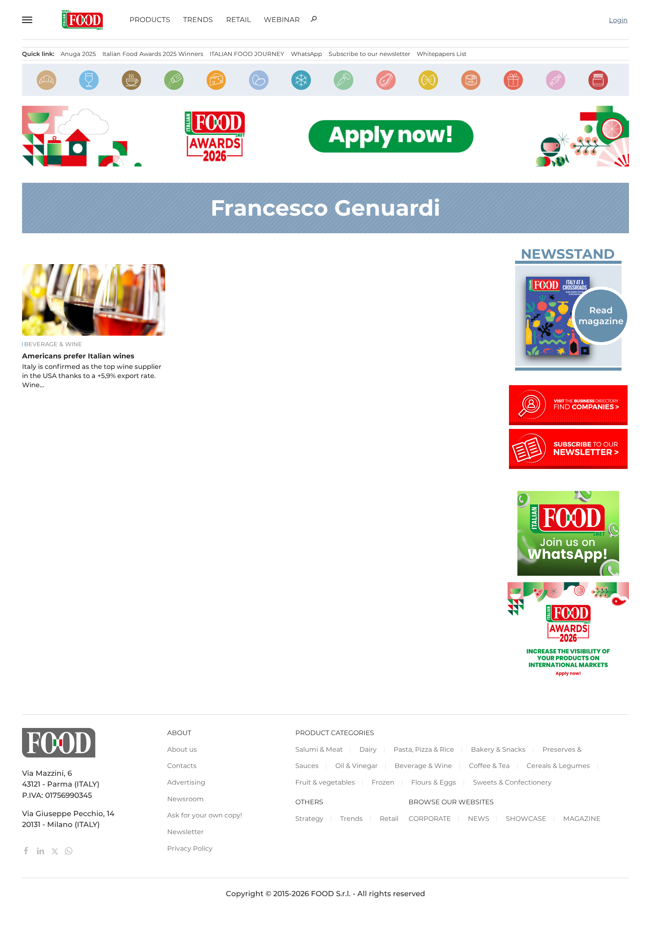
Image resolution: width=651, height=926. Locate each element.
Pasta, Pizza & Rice (424, 749)
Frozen (383, 782)
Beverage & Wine (53, 344)
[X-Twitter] (56, 850)
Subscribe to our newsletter (369, 53)
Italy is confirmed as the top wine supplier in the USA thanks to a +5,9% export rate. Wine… (91, 375)
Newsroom (185, 799)
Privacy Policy (190, 848)
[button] (28, 19)
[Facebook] (27, 850)
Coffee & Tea (489, 766)
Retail (238, 19)
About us (182, 749)
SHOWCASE (526, 818)
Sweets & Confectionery (512, 782)
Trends (198, 19)
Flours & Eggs (433, 782)
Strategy (309, 818)
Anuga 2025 (78, 53)
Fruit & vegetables (325, 782)
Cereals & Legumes (558, 766)
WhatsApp (306, 53)
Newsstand (568, 254)
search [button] (314, 19)
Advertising (186, 782)
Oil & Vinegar (356, 766)
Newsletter (185, 832)
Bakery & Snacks (498, 749)
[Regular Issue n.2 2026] (568, 316)
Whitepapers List (442, 53)
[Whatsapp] (68, 850)
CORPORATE (430, 818)
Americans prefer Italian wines (78, 356)
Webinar (282, 19)
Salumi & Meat (319, 749)
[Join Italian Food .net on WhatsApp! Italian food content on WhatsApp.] (568, 573)
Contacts (182, 766)
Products (150, 19)
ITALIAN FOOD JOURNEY (247, 53)
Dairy (368, 749)
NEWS (478, 818)
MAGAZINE (581, 818)
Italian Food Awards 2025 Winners (152, 53)
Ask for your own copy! (204, 815)
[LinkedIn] (41, 850)
